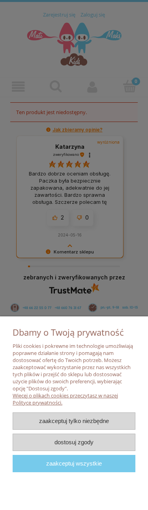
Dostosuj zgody (74, 442)
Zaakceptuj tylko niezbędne (74, 421)
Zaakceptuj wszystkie (74, 463)
